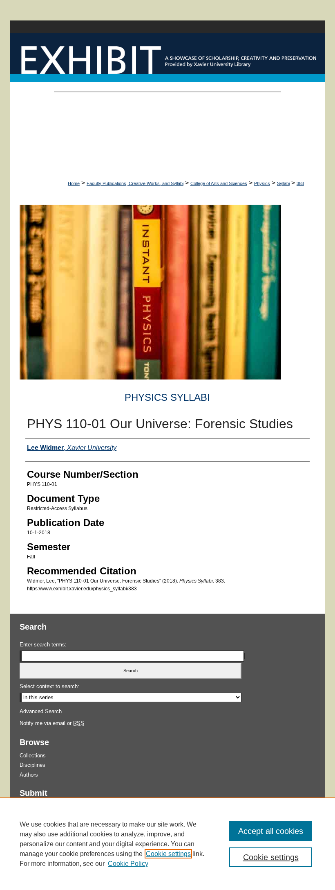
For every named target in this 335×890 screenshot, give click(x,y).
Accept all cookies (270, 831)
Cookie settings (168, 853)
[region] (167, 843)
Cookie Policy (128, 863)
